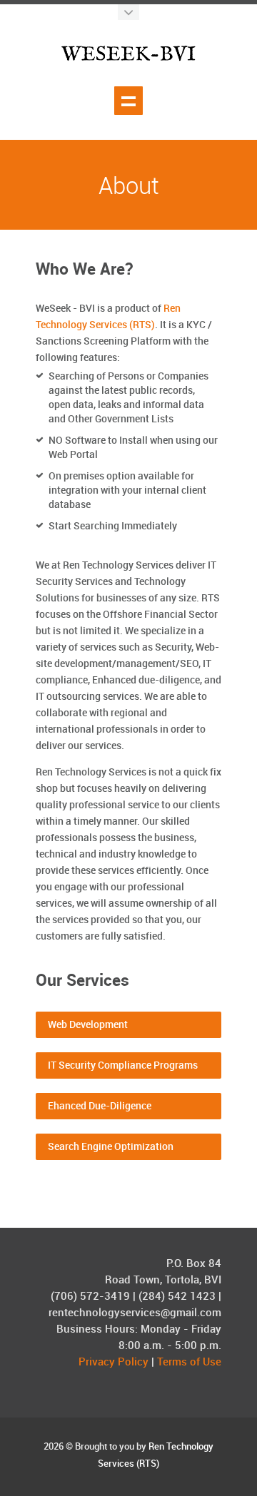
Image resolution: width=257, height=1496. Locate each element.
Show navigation (128, 100)
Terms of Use (189, 1362)
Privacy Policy (113, 1362)
